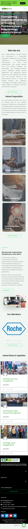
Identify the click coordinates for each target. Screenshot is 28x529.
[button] (3, 329)
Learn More (5, 35)
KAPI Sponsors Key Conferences (10, 380)
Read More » (6, 385)
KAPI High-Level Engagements (9, 444)
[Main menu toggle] (25, 8)
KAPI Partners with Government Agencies (12, 412)
